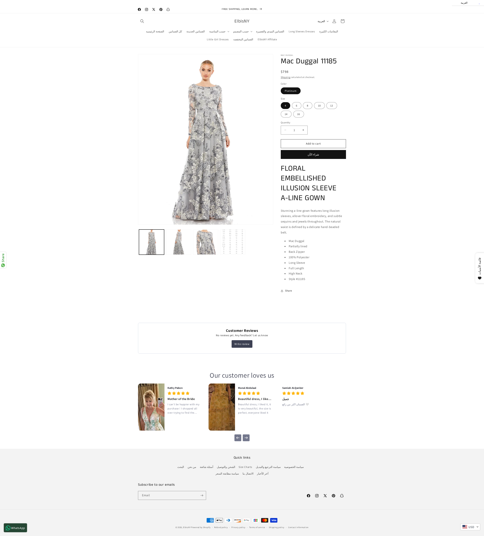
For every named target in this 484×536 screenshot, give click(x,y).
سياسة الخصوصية (294, 467)
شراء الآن (313, 154)
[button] (142, 21)
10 (319, 105)
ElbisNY (187, 527)
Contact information (298, 527)
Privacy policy (238, 527)
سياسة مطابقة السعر (227, 473)
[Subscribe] (202, 495)
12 (331, 105)
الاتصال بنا (248, 473)
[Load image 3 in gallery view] (205, 242)
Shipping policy (277, 527)
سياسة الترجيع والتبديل (268, 467)
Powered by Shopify (201, 527)
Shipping (285, 77)
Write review (241, 344)
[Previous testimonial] (237, 437)
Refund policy (221, 527)
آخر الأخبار (262, 473)
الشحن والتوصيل (226, 467)
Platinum (291, 91)
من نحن (192, 467)
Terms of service (257, 527)
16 (298, 114)
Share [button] (288, 290)
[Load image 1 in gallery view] (151, 242)
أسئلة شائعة (206, 467)
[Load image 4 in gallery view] (232, 242)
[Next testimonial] (246, 437)
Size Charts (245, 467)
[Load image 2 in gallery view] (178, 242)
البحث (180, 467)
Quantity (285, 122)
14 (286, 114)
